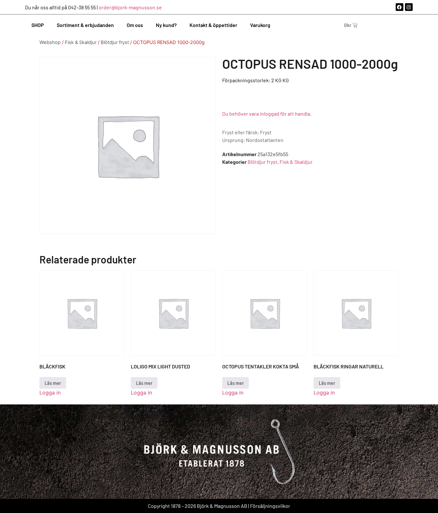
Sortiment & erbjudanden (85, 25)
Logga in (50, 392)
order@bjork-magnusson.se (130, 7)
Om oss (135, 25)
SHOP (37, 25)
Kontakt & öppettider (213, 25)
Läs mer (53, 383)
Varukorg (260, 25)
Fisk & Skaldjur (81, 42)
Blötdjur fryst (115, 42)
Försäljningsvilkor (270, 506)
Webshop (50, 42)
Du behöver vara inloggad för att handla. (266, 114)
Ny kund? (166, 25)
